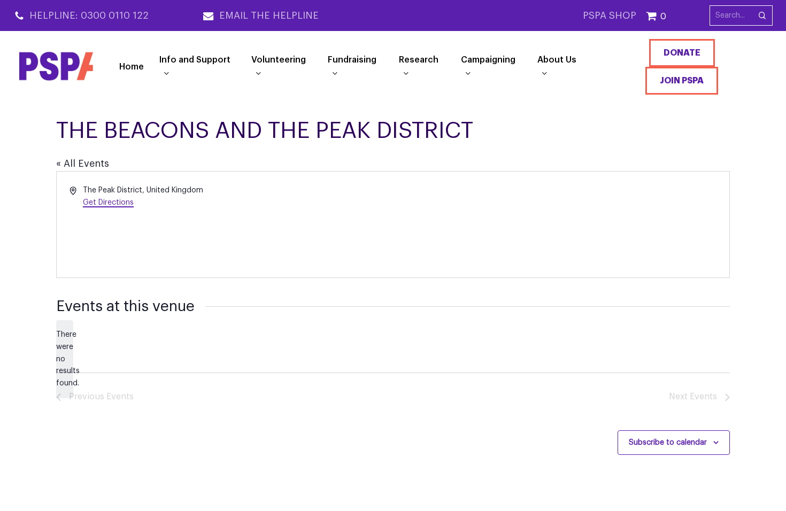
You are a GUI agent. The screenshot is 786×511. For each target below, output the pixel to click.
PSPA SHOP (609, 15)
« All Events (82, 163)
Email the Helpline (269, 15)
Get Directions (108, 202)
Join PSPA (682, 80)
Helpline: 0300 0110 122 (89, 15)
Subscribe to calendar (668, 442)
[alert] (64, 359)
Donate (682, 53)
